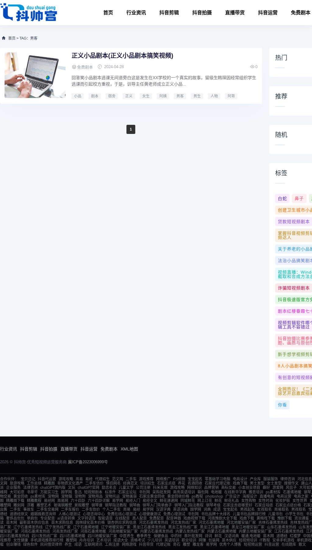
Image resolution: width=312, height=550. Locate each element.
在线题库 (289, 544)
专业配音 (47, 518)
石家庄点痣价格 (288, 505)
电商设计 (240, 479)
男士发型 (257, 483)
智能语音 (105, 518)
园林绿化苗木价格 (90, 522)
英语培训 (172, 540)
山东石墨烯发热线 (281, 527)
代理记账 (163, 544)
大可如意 (17, 492)
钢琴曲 (134, 505)
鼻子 (299, 198)
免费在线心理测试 (121, 514)
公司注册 (143, 487)
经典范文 (130, 483)
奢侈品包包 (15, 518)
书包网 (144, 492)
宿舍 (111, 96)
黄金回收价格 (178, 496)
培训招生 (147, 483)
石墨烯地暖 (292, 492)
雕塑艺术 (44, 505)
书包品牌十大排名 (215, 514)
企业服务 (13, 487)
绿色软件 (30, 544)
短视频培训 (248, 540)
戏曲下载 (240, 483)
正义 (129, 96)
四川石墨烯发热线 (14, 536)
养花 (181, 483)
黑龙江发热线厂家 (182, 527)
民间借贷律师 (51, 544)
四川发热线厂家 (44, 536)
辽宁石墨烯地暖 (86, 527)
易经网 (49, 501)
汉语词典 (231, 536)
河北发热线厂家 (183, 522)
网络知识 (194, 487)
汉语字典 (163, 509)
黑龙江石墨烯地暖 (214, 527)
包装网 (213, 540)
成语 (217, 509)
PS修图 (179, 479)
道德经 (281, 536)
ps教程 (197, 496)
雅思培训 (256, 492)
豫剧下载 (284, 518)
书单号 (32, 492)
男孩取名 (298, 509)
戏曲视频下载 (194, 518)
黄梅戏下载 (266, 518)
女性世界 (299, 501)
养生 (68, 544)
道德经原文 (19, 514)
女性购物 (248, 501)
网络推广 (163, 479)
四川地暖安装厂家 (102, 536)
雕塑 (186, 544)
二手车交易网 (47, 509)
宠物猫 (66, 496)
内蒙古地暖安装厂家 (255, 531)
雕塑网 (5, 505)
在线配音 (122, 518)
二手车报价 (70, 509)
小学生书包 (294, 514)
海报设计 (250, 496)
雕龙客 (198, 544)
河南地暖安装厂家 (123, 531)
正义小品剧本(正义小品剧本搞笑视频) (122, 55)
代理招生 (102, 479)
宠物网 (53, 496)
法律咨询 (30, 487)
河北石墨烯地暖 (211, 522)
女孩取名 (264, 509)
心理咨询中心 (94, 514)
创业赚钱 (13, 544)
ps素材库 (273, 492)
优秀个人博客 (230, 544)
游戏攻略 (65, 479)
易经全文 (150, 501)
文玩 (71, 487)
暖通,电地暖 (251, 536)
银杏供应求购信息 (121, 522)
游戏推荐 (146, 479)
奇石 (176, 544)
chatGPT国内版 (53, 487)
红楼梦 (295, 536)
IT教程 (265, 540)
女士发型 (274, 483)
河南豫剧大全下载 (222, 518)
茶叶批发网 (193, 536)
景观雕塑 (81, 505)
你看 (282, 404)
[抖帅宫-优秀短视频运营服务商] (29, 12)
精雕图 (49, 483)
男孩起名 (247, 509)
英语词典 (180, 509)
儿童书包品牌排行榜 (249, 514)
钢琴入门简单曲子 (157, 505)
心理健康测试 (150, 514)
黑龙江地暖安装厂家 (248, 527)
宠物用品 (95, 496)
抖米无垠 (160, 487)
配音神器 (173, 518)
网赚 (202, 540)
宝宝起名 (195, 479)
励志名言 (109, 487)
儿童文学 (126, 487)
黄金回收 (20, 496)
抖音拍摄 (202, 12)
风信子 (291, 487)
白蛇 (282, 198)
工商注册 (112, 544)
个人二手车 (111, 509)
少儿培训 (154, 540)
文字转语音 (86, 518)
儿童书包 (275, 514)
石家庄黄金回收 (152, 496)
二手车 (131, 479)
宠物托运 (112, 496)
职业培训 (189, 540)
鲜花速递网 (169, 501)
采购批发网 (161, 492)
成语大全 (120, 540)
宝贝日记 (28, 479)
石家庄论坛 (127, 492)
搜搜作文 (291, 483)
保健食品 (161, 536)
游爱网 (277, 487)
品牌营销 (211, 487)
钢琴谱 (96, 505)
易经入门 (133, 501)
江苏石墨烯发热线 (288, 531)
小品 (77, 96)
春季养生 (143, 536)
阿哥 (231, 96)
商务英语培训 (184, 492)
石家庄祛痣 (264, 505)
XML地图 (129, 449)
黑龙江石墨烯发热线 (149, 527)
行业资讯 (136, 12)
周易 (79, 479)
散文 (302, 544)
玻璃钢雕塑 (63, 505)
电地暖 (216, 492)
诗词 (208, 536)
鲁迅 (78, 492)
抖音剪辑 (169, 12)
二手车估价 (94, 483)
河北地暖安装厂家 (241, 522)
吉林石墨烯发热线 (273, 522)
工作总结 (34, 483)
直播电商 (267, 496)
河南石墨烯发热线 (35, 531)
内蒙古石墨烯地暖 (221, 531)
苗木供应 (229, 540)
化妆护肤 (282, 501)
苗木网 (11, 522)
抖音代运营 (47, 479)
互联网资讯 (93, 544)
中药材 (176, 536)
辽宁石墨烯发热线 (28, 527)
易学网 (117, 501)
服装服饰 (270, 479)
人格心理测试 (69, 514)
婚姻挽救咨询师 (43, 514)
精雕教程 (34, 501)
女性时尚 (265, 501)
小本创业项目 (249, 487)
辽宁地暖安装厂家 (115, 527)
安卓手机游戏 (283, 540)
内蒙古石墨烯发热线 (156, 531)
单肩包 (32, 518)
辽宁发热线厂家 (58, 527)
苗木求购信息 (62, 522)
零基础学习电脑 (217, 479)
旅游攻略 (17, 483)
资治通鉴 (301, 518)
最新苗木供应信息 (34, 522)
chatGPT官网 (88, 487)
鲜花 (218, 501)
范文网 (117, 479)
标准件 (110, 492)
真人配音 (139, 518)
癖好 (266, 487)
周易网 (62, 501)
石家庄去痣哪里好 (237, 505)
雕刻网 (18, 505)
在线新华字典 (235, 492)
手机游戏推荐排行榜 (46, 540)
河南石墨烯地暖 (93, 531)
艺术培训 (103, 540)
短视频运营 (253, 544)
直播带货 (235, 12)
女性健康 (20, 540)
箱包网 (202, 492)
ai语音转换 (66, 518)
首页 (108, 12)
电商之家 (301, 496)
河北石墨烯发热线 (153, 522)
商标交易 (228, 487)
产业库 (255, 479)
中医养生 (126, 536)
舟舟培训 (86, 540)
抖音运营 (268, 12)
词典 (207, 509)
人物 (214, 96)
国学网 (66, 492)
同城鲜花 (187, 501)
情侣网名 (113, 483)
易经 (89, 479)
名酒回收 (195, 483)
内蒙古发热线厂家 (190, 531)
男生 (197, 96)
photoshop (214, 496)
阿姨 (163, 96)
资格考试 (137, 540)
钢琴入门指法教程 (189, 505)
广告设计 (232, 496)
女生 (146, 96)
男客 (180, 96)
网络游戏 (129, 544)
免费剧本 (109, 449)
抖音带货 (146, 544)
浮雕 (30, 505)
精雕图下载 (15, 501)
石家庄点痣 (166, 483)
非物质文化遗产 (70, 483)
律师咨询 (287, 479)
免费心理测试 (174, 514)
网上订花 (204, 501)
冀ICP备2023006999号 (88, 462)
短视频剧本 (93, 492)
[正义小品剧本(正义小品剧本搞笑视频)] (35, 75)
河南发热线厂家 (65, 531)
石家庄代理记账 (217, 483)
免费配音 (156, 518)
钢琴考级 (213, 505)
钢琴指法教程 (116, 505)
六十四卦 (78, 501)
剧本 (94, 96)
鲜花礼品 (231, 501)
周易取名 (281, 509)
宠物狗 (80, 496)
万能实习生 (49, 492)
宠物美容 (129, 496)
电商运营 (284, 496)
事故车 (28, 509)
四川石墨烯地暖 (72, 536)
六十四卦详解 (99, 501)
